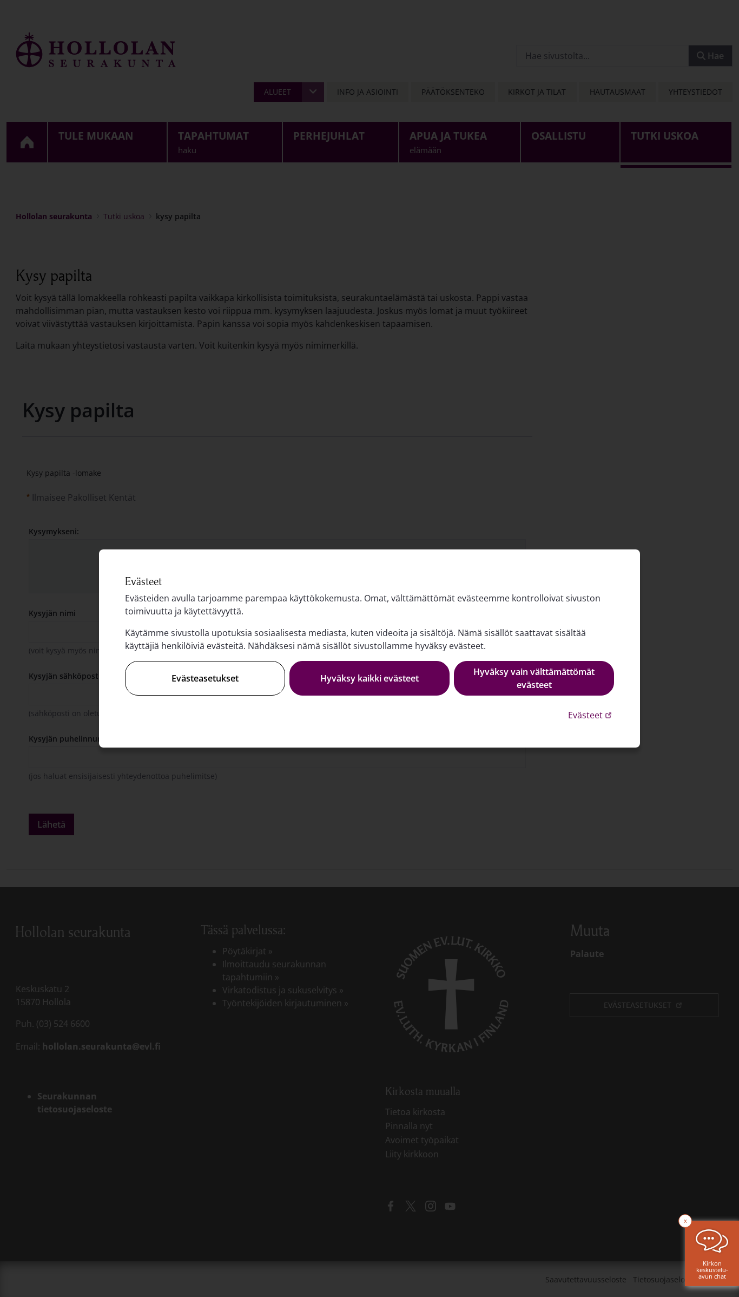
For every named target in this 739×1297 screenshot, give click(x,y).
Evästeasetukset (205, 678)
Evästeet (591, 715)
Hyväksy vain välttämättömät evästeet (534, 678)
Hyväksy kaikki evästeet (369, 678)
